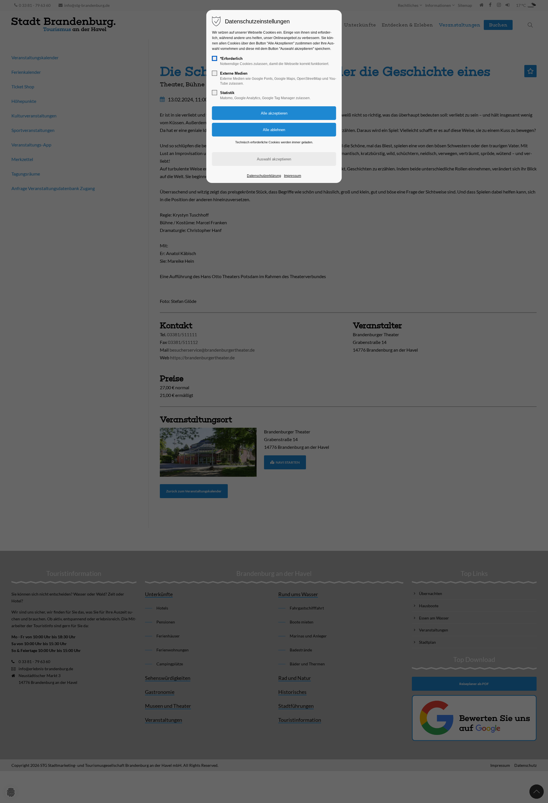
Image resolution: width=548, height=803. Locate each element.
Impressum (292, 176)
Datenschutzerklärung (264, 176)
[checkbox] (214, 58)
